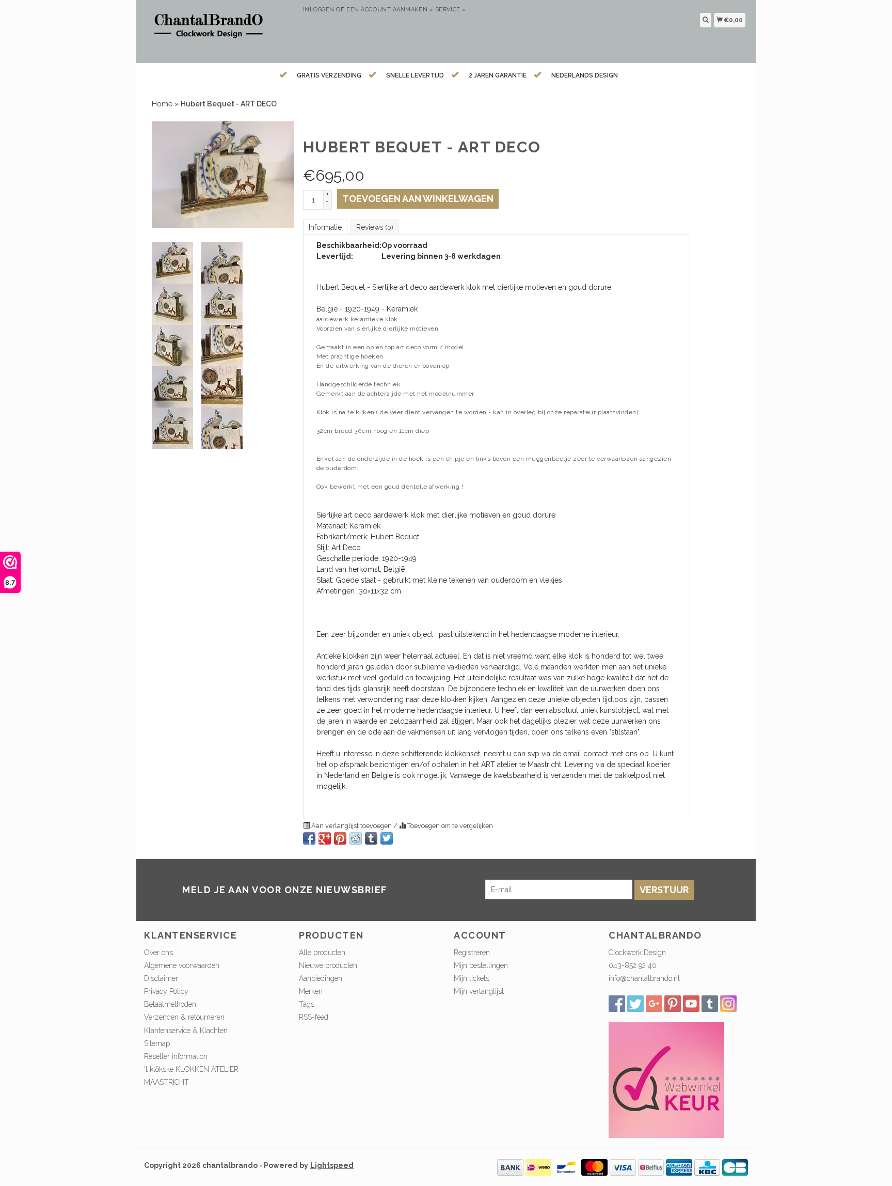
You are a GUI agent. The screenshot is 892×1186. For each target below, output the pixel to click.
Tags (306, 1004)
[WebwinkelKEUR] (666, 1079)
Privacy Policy (166, 991)
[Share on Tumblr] (371, 838)
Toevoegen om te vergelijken (449, 826)
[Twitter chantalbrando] (635, 1003)
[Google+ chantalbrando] (654, 1003)
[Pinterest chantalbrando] (672, 1003)
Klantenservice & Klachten (186, 1030)
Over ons (158, 952)
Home (162, 104)
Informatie (325, 227)
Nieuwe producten (328, 965)
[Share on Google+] (324, 838)
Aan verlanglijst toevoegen (351, 826)
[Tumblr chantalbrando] (710, 1003)
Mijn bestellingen (481, 965)
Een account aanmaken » (389, 9)
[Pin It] (340, 838)
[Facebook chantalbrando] (617, 1003)
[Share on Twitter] (386, 838)
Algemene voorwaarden (181, 965)
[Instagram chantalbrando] (728, 1003)
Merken (311, 991)
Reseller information (176, 1056)
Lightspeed (332, 1165)
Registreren (472, 952)
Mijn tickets (471, 978)
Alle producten (322, 952)
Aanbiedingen (320, 978)
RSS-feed (313, 1017)
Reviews (374, 227)
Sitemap (157, 1043)
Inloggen (318, 9)
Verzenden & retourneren (184, 1017)
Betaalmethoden (170, 1004)
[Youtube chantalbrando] (691, 1003)
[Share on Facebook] (309, 838)
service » (450, 9)
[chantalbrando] (220, 30)
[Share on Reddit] (355, 838)
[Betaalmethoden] (510, 1167)
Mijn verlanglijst (479, 991)
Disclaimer (161, 978)
